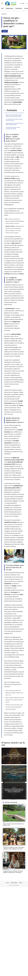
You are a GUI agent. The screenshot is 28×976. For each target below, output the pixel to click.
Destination (6, 846)
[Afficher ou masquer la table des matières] (20, 110)
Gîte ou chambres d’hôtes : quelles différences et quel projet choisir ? (14, 115)
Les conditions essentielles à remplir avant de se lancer (14, 119)
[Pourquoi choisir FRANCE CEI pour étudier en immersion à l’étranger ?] (14, 860)
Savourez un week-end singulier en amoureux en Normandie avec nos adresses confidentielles (14, 790)
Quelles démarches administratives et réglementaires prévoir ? (14, 124)
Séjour (5, 31)
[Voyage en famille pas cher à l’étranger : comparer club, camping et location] (14, 836)
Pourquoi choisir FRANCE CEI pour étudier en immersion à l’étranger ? (13, 871)
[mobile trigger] (2, 3)
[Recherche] (20, 3)
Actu (4, 822)
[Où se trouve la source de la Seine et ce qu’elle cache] (14, 813)
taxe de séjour (17, 102)
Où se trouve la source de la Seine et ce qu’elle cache (13, 824)
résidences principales (11, 82)
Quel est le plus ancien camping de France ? (14, 773)
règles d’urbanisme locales (12, 76)
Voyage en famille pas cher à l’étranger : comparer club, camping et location (14, 848)
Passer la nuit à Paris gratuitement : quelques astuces (14, 755)
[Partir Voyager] (10, 3)
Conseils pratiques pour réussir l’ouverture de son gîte (13, 128)
